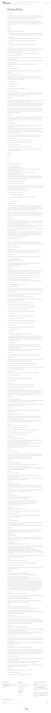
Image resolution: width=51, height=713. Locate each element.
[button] (44, 3)
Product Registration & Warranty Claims (24, 684)
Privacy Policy (20, 691)
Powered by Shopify (27, 710)
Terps (24, 710)
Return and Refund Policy (22, 686)
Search (19, 693)
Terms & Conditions (21, 689)
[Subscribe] (19, 702)
